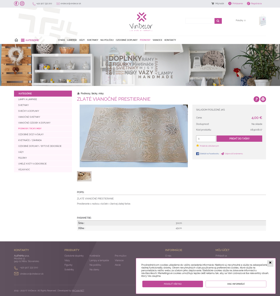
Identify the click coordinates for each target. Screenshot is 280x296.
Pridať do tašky (239, 138)
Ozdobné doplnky (127, 40)
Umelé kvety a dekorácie (32, 163)
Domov (16, 40)
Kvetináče (95, 255)
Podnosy (145, 40)
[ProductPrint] (263, 99)
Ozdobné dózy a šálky (31, 134)
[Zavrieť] (270, 263)
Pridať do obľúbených (209, 146)
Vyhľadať (218, 21)
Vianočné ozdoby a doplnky (34, 122)
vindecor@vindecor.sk (70, 3)
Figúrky (22, 158)
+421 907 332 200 (44, 3)
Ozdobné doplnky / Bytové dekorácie (40, 146)
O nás (61, 40)
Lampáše (72, 40)
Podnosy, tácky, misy (29, 128)
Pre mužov (121, 255)
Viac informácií (236, 284)
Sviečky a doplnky (28, 111)
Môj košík (219, 3)
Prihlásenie (237, 3)
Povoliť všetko (173, 284)
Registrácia (256, 3)
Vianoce (157, 40)
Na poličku (107, 40)
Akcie (118, 265)
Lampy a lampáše (27, 99)
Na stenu (94, 269)
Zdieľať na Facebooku (209, 154)
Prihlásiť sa (221, 255)
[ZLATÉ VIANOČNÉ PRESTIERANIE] (133, 136)
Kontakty (170, 40)
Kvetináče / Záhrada (30, 140)
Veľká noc (24, 169)
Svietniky (92, 40)
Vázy (82, 40)
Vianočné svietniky (29, 117)
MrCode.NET (78, 290)
